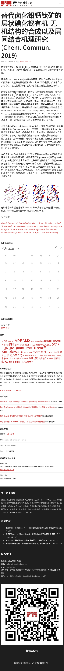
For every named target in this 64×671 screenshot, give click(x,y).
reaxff (41, 347)
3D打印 (4, 341)
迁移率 (11, 362)
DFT (12, 344)
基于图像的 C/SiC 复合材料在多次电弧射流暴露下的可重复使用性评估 (27, 407)
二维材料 (55, 352)
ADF (18, 340)
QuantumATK (25, 347)
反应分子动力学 (31, 355)
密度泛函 (51, 355)
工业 (57, 355)
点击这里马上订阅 (7, 470)
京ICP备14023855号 (39, 663)
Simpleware (12, 351)
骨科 (31, 361)
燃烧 (36, 358)
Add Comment (25, 62)
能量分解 (50, 359)
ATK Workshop (37, 341)
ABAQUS (11, 341)
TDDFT (42, 352)
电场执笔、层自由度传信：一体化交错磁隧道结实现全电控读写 (25, 401)
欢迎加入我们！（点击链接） (11, 390)
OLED (48, 344)
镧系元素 (25, 362)
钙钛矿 (18, 361)
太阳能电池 (42, 355)
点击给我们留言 (14, 561)
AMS (26, 340)
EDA (17, 344)
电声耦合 (42, 358)
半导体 (21, 355)
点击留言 (10, 434)
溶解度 (25, 358)
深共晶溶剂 (18, 358)
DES (7, 345)
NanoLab (32, 345)
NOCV (42, 344)
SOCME (30, 352)
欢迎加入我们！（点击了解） (21, 512)
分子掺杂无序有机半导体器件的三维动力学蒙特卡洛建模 (22, 422)
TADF (36, 352)
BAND (47, 341)
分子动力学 (11, 355)
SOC (25, 352)
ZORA (49, 352)
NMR (38, 345)
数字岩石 (9, 358)
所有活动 (5, 328)
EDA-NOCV (24, 345)
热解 (31, 358)
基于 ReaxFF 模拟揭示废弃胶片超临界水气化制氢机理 (21, 416)
